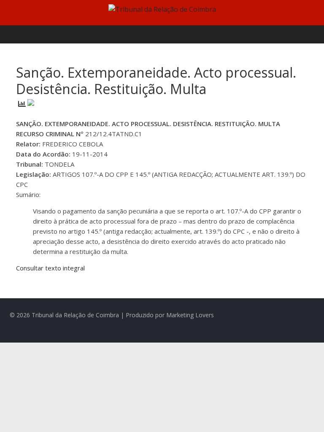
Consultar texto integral (50, 268)
